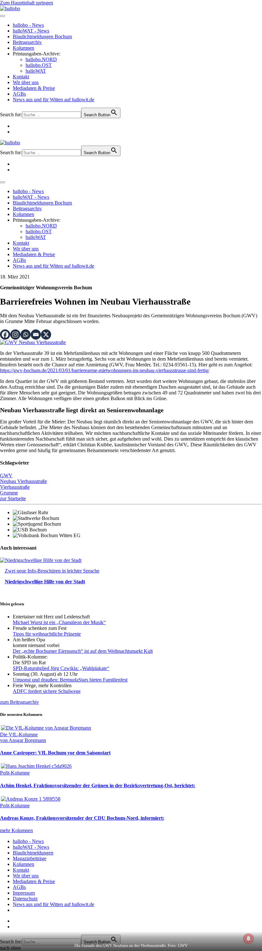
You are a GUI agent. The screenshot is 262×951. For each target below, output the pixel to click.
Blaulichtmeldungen (33, 852)
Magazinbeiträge (29, 858)
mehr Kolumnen (16, 830)
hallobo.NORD (41, 59)
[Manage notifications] (248, 938)
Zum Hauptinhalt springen (26, 2)
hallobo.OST (39, 65)
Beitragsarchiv (27, 42)
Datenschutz (25, 898)
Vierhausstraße (15, 487)
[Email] (36, 334)
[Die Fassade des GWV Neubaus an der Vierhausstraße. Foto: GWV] (33, 342)
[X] (46, 334)
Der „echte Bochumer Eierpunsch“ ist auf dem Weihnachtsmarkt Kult (83, 651)
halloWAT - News (31, 30)
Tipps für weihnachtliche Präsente (47, 634)
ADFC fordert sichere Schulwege (47, 691)
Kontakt (21, 76)
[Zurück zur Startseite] (10, 8)
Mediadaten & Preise (34, 88)
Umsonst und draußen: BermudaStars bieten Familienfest (70, 679)
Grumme (9, 492)
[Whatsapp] (25, 334)
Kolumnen (23, 48)
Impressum (24, 893)
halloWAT (36, 71)
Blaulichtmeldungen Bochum (42, 36)
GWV (6, 475)
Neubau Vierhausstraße (23, 481)
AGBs (19, 94)
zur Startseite (13, 498)
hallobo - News (28, 25)
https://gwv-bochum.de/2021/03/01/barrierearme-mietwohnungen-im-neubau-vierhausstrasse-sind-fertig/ (104, 370)
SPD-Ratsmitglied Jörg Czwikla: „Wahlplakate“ (61, 668)
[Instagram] (15, 334)
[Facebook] (5, 334)
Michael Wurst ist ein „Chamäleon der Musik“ (59, 622)
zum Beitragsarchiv (19, 702)
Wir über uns (26, 82)
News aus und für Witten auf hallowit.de (53, 99)
